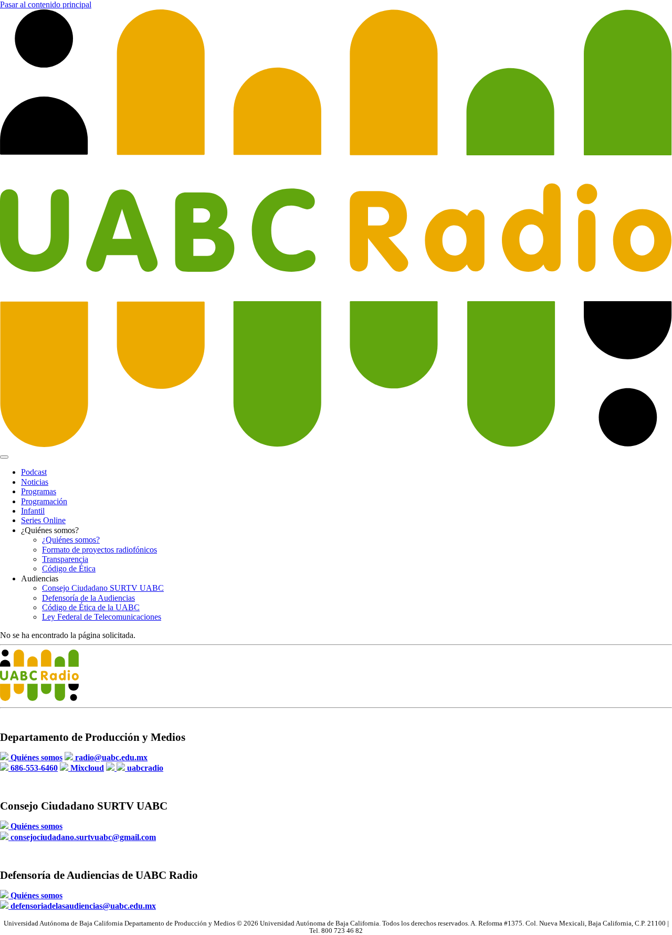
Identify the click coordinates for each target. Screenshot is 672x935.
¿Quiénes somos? (71, 539)
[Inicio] (336, 444)
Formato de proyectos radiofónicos (99, 549)
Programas (38, 491)
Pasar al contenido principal (45, 4)
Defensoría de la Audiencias (88, 597)
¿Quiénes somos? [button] (50, 530)
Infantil (33, 510)
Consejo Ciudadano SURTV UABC (103, 587)
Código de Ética (69, 568)
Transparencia (65, 559)
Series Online (43, 520)
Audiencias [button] (39, 578)
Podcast (34, 472)
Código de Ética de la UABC (91, 607)
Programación (44, 501)
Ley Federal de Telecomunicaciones (101, 616)
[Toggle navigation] (4, 457)
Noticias (34, 481)
